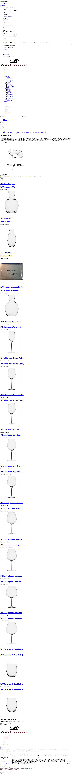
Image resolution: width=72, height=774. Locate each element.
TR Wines (9, 89)
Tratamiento (5, 18)
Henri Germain (10, 85)
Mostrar (15, 10)
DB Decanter (7, 107)
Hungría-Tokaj (7, 88)
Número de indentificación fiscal (8, 28)
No (5, 766)
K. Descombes (9, 100)
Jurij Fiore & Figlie (10, 96)
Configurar (4, 770)
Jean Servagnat (10, 78)
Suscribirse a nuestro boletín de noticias (15, 36)
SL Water (6, 113)
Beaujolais (7, 99)
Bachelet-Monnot (10, 84)
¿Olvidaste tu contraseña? (7, 16)
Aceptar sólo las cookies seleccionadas (10, 768)
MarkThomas (5, 101)
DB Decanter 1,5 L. (7, 184)
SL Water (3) (43, 132)
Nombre (4, 20)
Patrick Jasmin (9, 80)
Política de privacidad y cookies (6, 771)
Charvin (8, 82)
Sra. (7, 19)
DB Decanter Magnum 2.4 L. (11, 287)
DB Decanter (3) (20, 132)
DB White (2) (38, 132)
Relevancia (3, 175)
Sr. (4, 19)
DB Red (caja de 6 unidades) (11, 613)
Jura (5, 97)
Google (7, 763)
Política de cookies (6, 737)
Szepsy (8, 90)
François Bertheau (10, 86)
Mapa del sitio (5, 739)
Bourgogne (7, 83)
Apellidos (4, 22)
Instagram (4, 69)
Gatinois (8, 77)
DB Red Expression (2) (31, 132)
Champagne (7, 76)
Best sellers (2, 176)
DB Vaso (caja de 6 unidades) (11, 684)
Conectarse (5, 12)
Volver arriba (3, 746)
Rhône (6, 79)
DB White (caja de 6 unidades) (12, 395)
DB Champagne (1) (13, 132)
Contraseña (5, 9)
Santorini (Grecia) (8, 91)
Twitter (4, 68)
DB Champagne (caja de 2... (11, 321)
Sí (6, 766)
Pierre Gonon (9, 81)
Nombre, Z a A (17, 176)
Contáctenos (5, 3)
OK (2, 122)
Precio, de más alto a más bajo (36, 176)
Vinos (4, 71)
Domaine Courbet (10, 98)
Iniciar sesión (2, 5)
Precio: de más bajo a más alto (25, 176)
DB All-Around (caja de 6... (10, 466)
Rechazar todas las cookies (26, 768)
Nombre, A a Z (11, 176)
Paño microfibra (6, 253)
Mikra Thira (9, 92)
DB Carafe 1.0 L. (6, 218)
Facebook (4, 67)
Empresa (4, 24)
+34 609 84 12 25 (6, 54)
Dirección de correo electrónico (8, 7)
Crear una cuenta (6, 14)
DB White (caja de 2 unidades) (12, 358)
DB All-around (7, 105)
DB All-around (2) (6, 132)
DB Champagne (8, 106)
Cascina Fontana (10, 94)
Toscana (6, 95)
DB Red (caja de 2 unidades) (11, 576)
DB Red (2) (25, 132)
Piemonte (6, 93)
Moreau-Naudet (10, 87)
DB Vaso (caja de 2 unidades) (11, 649)
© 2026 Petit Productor (4, 744)
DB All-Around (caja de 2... (10, 429)
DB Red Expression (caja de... (11, 503)
